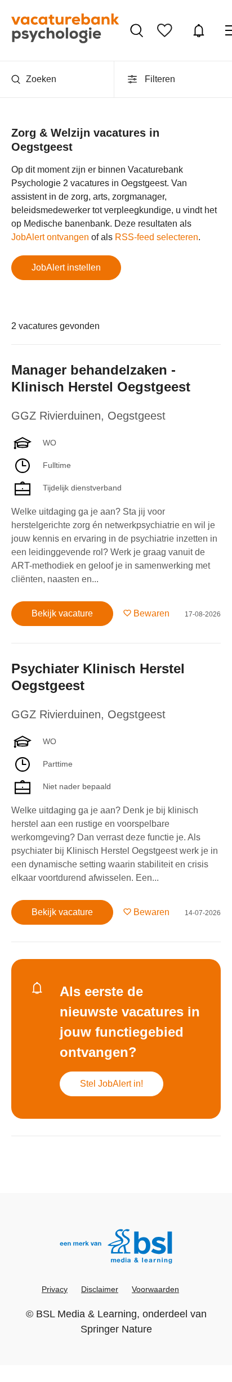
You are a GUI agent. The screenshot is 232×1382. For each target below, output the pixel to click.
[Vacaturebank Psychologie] (65, 30)
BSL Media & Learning (86, 1314)
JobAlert (200, 30)
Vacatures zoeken (138, 30)
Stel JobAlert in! (111, 1083)
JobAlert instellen (66, 267)
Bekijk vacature (62, 613)
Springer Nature (116, 1329)
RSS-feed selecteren (156, 237)
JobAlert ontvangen (50, 237)
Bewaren (151, 613)
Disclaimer (99, 1289)
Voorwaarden (155, 1289)
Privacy (55, 1289)
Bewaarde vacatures (167, 30)
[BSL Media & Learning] (116, 1248)
